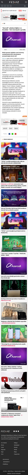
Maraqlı (15, 447)
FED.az (4, 58)
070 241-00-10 (6, 459)
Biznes (2, 445)
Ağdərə (16, 128)
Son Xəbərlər (4, 442)
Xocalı (10, 128)
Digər (2, 451)
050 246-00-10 (6, 461)
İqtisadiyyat (16, 445)
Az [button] (25, 6)
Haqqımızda (16, 454)
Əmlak (15, 449)
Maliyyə (15, 442)
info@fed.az (5, 464)
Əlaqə (15, 451)
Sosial (2, 447)
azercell (5, 128)
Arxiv (2, 454)
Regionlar (3, 449)
